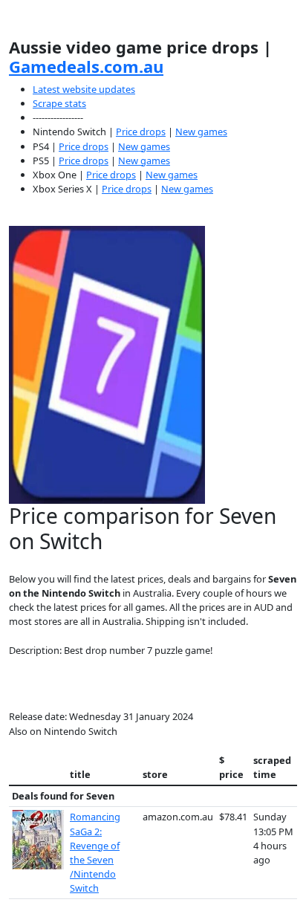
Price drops (141, 131)
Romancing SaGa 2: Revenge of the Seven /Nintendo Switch (95, 852)
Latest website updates (84, 89)
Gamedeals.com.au (86, 66)
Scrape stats (59, 103)
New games (201, 131)
